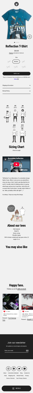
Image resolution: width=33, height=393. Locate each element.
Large (23, 61)
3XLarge (24, 66)
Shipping (11, 53)
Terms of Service (10, 378)
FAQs (5, 375)
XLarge (8, 66)
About (4, 373)
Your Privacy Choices (21, 378)
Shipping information (8, 85)
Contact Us (27, 373)
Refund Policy (6, 91)
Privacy (27, 375)
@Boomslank (21, 289)
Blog (21, 373)
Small (9, 61)
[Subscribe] (27, 350)
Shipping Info (11, 375)
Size (16, 57)
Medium (16, 61)
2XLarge (16, 66)
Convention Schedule (13, 373)
